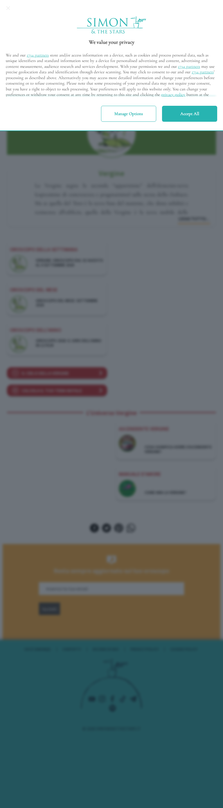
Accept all (189, 113)
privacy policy (173, 94)
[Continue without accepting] (8, 8)
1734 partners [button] (38, 55)
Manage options (128, 113)
